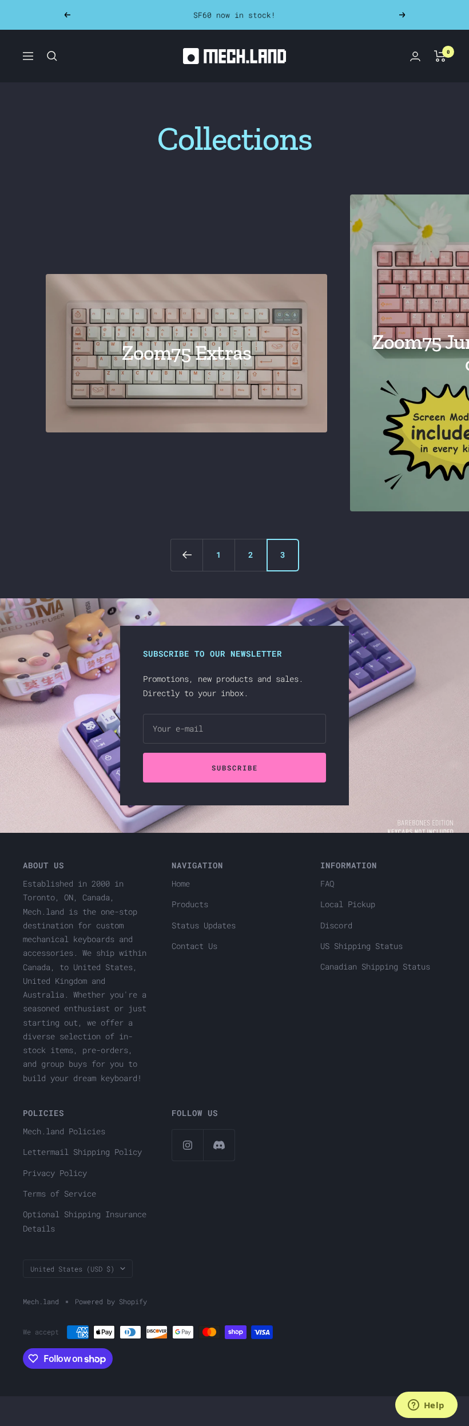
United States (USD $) (72, 1268)
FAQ (327, 883)
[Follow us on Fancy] (218, 1145)
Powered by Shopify (111, 1301)
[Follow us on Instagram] (187, 1145)
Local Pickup (347, 904)
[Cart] (440, 56)
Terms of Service (59, 1193)
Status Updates (204, 925)
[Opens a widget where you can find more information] (426, 1406)
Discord (336, 925)
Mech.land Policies (64, 1131)
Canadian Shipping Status (375, 966)
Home (181, 883)
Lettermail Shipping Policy (82, 1151)
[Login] (415, 56)
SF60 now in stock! (234, 15)
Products (190, 904)
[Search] (52, 56)
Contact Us (194, 945)
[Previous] (186, 555)
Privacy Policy (55, 1172)
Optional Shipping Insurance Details (84, 1221)
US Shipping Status (361, 945)
